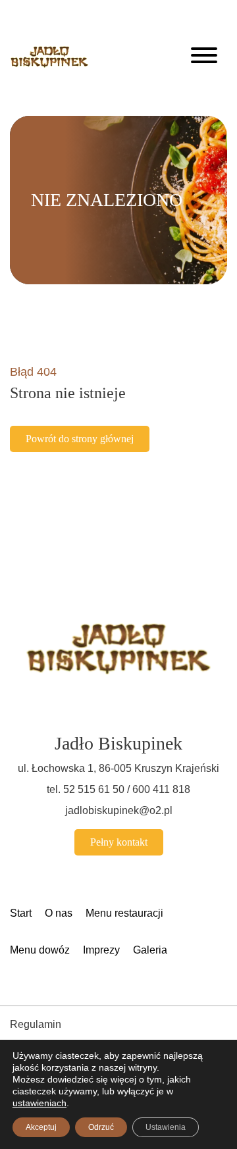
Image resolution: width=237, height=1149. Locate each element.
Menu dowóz (40, 950)
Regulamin (35, 1024)
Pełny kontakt (118, 842)
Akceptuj (41, 1127)
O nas (58, 913)
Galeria (150, 950)
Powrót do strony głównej (80, 438)
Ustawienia (165, 1127)
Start (21, 913)
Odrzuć (101, 1127)
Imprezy (101, 950)
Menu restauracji (124, 913)
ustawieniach (39, 1103)
